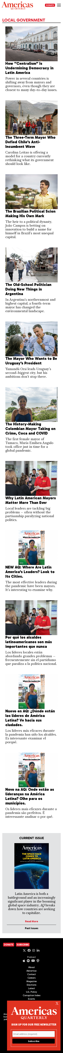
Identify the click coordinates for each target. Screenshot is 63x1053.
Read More (31, 921)
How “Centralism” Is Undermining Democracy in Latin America (29, 68)
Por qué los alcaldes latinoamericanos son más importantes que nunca (28, 642)
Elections (31, 985)
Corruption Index (31, 995)
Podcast (31, 957)
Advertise (31, 970)
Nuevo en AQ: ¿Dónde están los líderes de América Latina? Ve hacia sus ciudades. (30, 718)
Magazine (31, 981)
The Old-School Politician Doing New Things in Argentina (28, 289)
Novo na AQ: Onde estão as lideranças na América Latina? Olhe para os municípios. (29, 796)
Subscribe (23, 944)
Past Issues (31, 928)
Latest (31, 988)
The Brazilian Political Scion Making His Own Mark (30, 213)
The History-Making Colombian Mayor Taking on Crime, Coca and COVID (30, 429)
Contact (31, 974)
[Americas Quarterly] (17, 5)
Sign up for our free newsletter (33, 1024)
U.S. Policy (31, 992)
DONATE (50, 5)
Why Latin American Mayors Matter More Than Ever (30, 500)
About (31, 967)
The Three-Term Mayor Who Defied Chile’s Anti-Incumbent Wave (30, 142)
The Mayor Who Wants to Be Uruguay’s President (31, 361)
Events (31, 999)
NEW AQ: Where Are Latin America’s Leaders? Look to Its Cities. (30, 572)
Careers (32, 977)
